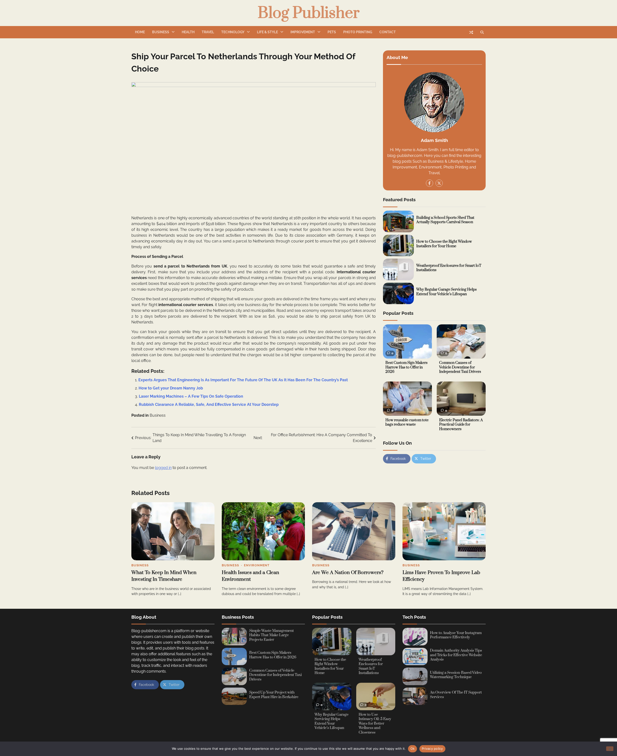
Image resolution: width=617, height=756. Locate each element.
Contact (387, 32)
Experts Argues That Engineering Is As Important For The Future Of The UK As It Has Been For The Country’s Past (243, 380)
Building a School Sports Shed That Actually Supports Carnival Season (445, 220)
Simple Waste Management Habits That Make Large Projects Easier (271, 635)
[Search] (482, 32)
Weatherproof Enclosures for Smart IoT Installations (448, 268)
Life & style (267, 32)
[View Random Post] (471, 32)
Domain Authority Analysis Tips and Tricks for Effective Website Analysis (456, 655)
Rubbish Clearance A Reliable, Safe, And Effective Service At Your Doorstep (209, 404)
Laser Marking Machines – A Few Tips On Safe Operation (191, 396)
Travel (208, 32)
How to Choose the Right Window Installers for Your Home (444, 244)
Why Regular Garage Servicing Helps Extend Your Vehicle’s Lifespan (446, 292)
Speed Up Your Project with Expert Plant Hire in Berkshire (273, 694)
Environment (256, 565)
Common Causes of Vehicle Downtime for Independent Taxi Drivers (460, 367)
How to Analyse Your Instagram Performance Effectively (456, 635)
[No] (609, 748)
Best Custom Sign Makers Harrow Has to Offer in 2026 (406, 367)
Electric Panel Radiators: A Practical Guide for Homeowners (461, 424)
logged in (163, 467)
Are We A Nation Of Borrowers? (347, 572)
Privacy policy (432, 748)
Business (160, 32)
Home (140, 32)
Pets (332, 32)
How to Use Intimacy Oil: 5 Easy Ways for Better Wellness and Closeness (375, 723)
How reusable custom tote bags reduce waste (407, 422)
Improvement (302, 32)
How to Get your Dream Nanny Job (171, 388)
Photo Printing (357, 32)
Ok (412, 748)
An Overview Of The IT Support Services (456, 694)
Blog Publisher (309, 13)
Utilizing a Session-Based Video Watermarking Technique (456, 675)
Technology (232, 32)
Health (188, 32)
